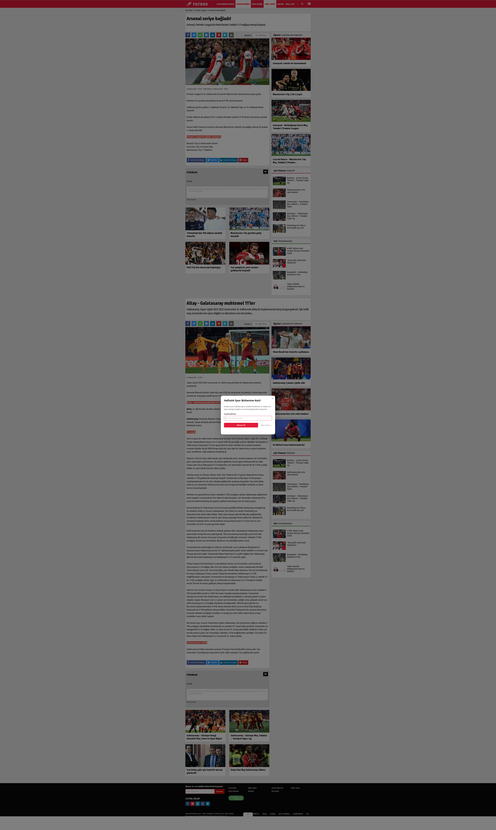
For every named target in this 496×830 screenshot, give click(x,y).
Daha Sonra (265, 425)
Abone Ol (241, 425)
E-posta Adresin (230, 414)
